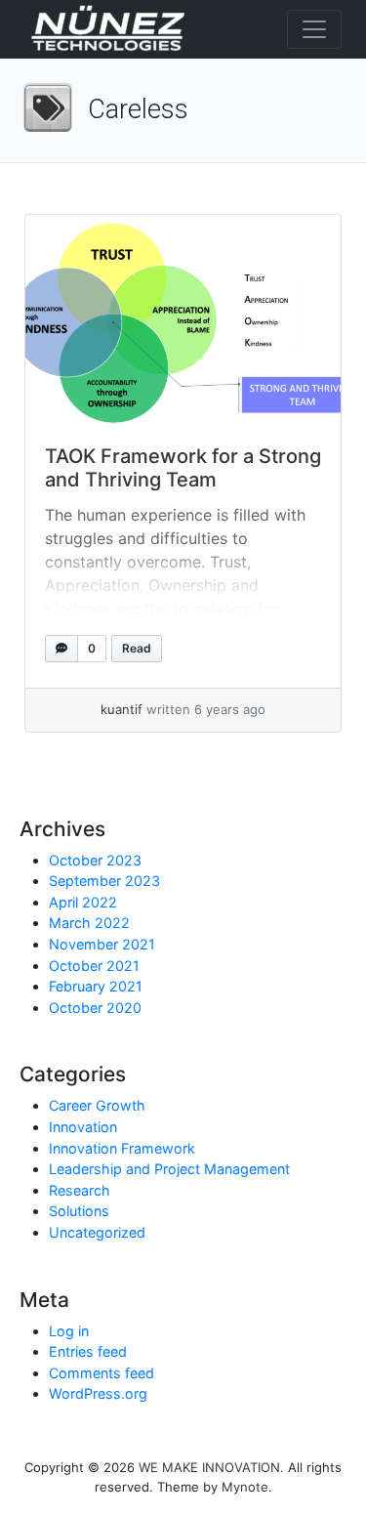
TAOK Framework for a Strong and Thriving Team (183, 467)
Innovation (83, 1126)
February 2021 (95, 986)
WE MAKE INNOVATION (209, 1467)
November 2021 (102, 944)
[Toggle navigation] (314, 29)
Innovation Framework (122, 1148)
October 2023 (95, 860)
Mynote (245, 1487)
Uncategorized (97, 1232)
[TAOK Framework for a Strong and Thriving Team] (183, 320)
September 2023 (104, 880)
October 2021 (94, 965)
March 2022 (89, 922)
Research (79, 1190)
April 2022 (83, 902)
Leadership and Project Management (169, 1168)
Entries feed (88, 1351)
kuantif (121, 709)
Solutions (79, 1210)
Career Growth (97, 1105)
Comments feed (101, 1373)
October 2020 (95, 1007)
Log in (69, 1331)
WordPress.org (98, 1393)
